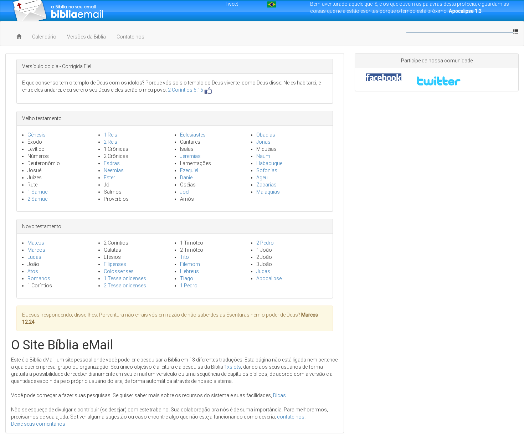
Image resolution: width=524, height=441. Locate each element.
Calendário (44, 37)
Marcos (36, 250)
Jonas (263, 142)
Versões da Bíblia (86, 37)
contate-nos (290, 417)
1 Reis (110, 135)
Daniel (187, 177)
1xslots (232, 367)
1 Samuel (37, 192)
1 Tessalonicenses (125, 278)
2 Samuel (37, 199)
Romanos (38, 278)
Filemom (190, 264)
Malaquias (268, 192)
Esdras (112, 163)
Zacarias (266, 185)
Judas (263, 271)
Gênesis (36, 135)
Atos (32, 271)
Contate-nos (130, 37)
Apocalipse (269, 278)
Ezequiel (189, 170)
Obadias (265, 135)
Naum (263, 156)
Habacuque (269, 163)
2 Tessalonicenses (125, 285)
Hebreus (189, 271)
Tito (184, 257)
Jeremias (190, 156)
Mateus (35, 243)
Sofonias (266, 170)
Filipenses (115, 264)
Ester (109, 177)
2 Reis (110, 142)
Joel (184, 192)
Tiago (186, 278)
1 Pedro (188, 285)
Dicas (279, 395)
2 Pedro (265, 243)
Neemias (114, 170)
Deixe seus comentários (38, 424)
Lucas (34, 257)
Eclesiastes (193, 135)
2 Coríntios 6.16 (185, 90)
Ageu (262, 177)
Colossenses (119, 271)
